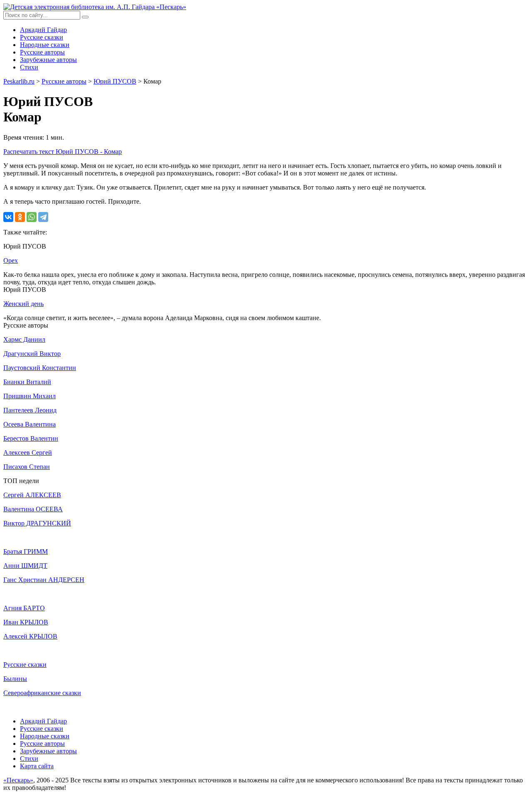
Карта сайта (37, 766)
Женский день (23, 303)
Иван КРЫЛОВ (25, 622)
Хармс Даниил (24, 339)
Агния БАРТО (24, 608)
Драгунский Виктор (32, 353)
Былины (15, 678)
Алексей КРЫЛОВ (30, 636)
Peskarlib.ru (18, 81)
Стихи (29, 67)
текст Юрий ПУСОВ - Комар (62, 151)
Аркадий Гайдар (43, 29)
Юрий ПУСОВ (115, 81)
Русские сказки (41, 37)
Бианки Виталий (27, 381)
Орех (10, 260)
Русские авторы (42, 52)
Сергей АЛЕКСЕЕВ (32, 494)
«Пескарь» (18, 780)
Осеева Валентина (29, 424)
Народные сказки (44, 44)
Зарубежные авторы (48, 59)
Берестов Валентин (30, 438)
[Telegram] (43, 217)
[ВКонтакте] (8, 217)
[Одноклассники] (20, 217)
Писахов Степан (26, 466)
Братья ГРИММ (25, 551)
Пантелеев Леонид (30, 410)
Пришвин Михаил (29, 396)
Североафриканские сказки (42, 692)
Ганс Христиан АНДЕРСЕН (43, 579)
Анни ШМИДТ (25, 565)
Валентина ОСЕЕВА (33, 509)
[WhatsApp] (32, 217)
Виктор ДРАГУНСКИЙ (37, 523)
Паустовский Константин (39, 367)
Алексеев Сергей (27, 452)
